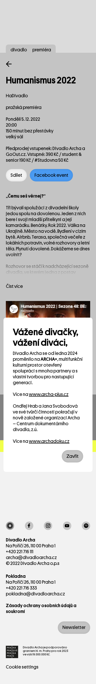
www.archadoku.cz (49, 441)
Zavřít (72, 456)
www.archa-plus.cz (49, 394)
